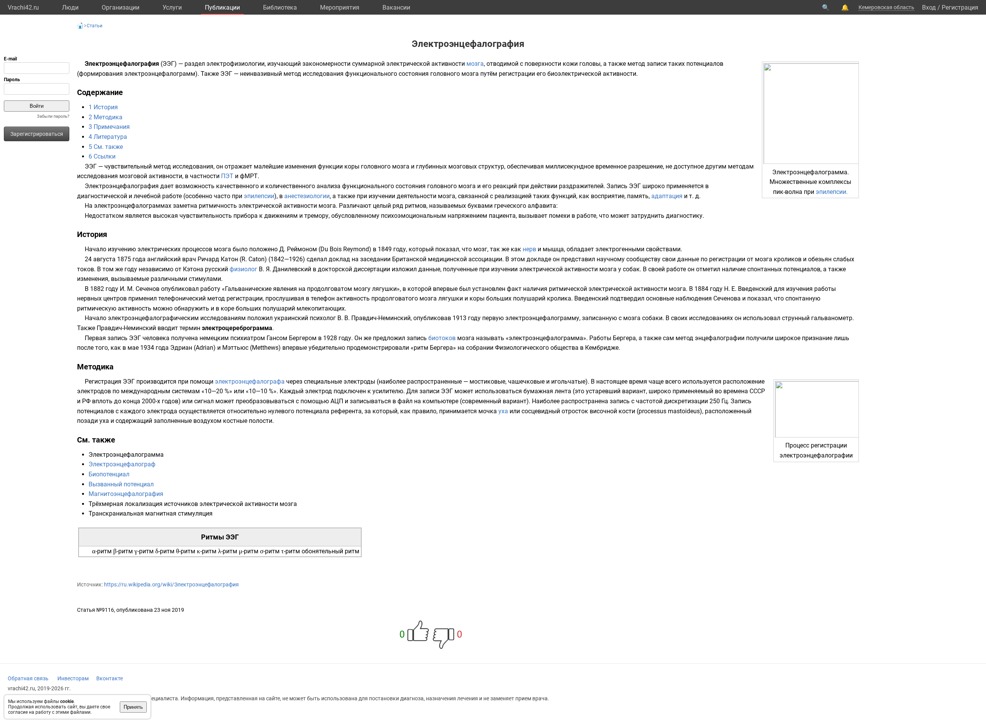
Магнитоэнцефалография (126, 494)
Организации (120, 7)
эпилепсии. (832, 191)
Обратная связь (28, 678)
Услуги (172, 7)
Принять (133, 707)
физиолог (243, 269)
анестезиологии (307, 196)
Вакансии (396, 7)
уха (503, 411)
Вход (929, 7)
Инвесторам (73, 678)
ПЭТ (227, 176)
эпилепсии (259, 196)
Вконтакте (109, 678)
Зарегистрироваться (36, 134)
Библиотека (280, 7)
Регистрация (960, 7)
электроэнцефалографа (250, 381)
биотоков (442, 338)
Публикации (222, 7)
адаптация (666, 196)
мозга (475, 63)
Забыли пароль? (53, 116)
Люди (70, 7)
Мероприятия (339, 7)
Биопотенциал (109, 474)
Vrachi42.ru (23, 7)
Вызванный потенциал (121, 484)
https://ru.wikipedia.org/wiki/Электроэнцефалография (171, 584)
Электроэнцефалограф (122, 464)
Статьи (94, 25)
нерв (529, 249)
